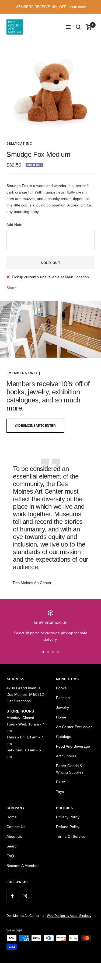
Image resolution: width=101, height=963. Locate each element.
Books (61, 688)
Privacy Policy (67, 817)
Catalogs (63, 736)
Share (11, 288)
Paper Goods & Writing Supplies (69, 769)
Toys (60, 791)
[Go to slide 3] (53, 652)
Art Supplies (66, 756)
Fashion (63, 698)
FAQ (10, 856)
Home (61, 717)
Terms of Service (70, 836)
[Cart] (89, 27)
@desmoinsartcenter (35, 426)
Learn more (77, 7)
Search (12, 846)
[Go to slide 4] (58, 652)
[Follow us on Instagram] (25, 896)
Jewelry (62, 707)
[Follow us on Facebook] (12, 896)
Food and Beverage (73, 746)
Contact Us (15, 827)
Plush (60, 782)
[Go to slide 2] (48, 652)
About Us (14, 836)
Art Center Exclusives (74, 727)
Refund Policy (67, 827)
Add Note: (14, 224)
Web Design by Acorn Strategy (69, 916)
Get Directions (18, 701)
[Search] (78, 27)
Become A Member (22, 865)
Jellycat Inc (19, 143)
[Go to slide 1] (43, 652)
